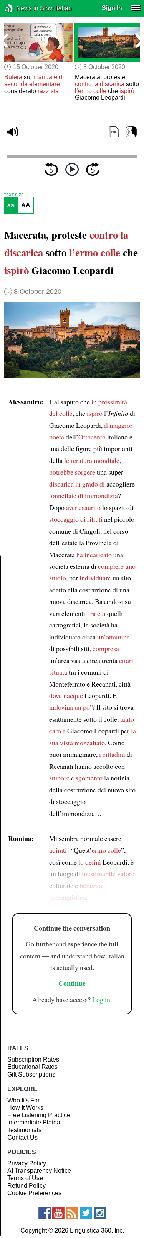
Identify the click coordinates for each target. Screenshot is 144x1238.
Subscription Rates (33, 1059)
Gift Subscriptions (31, 1074)
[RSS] (72, 1213)
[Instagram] (100, 1213)
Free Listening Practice (38, 1115)
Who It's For (23, 1100)
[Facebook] (44, 1213)
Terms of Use (25, 1178)
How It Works (25, 1107)
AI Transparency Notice (39, 1170)
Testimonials (24, 1130)
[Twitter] (86, 1213)
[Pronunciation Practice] (131, 132)
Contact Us (22, 1137)
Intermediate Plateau (35, 1122)
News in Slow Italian (20, 8)
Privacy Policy (26, 1163)
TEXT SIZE (14, 195)
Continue (72, 983)
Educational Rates (32, 1066)
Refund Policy (26, 1185)
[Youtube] (58, 1213)
